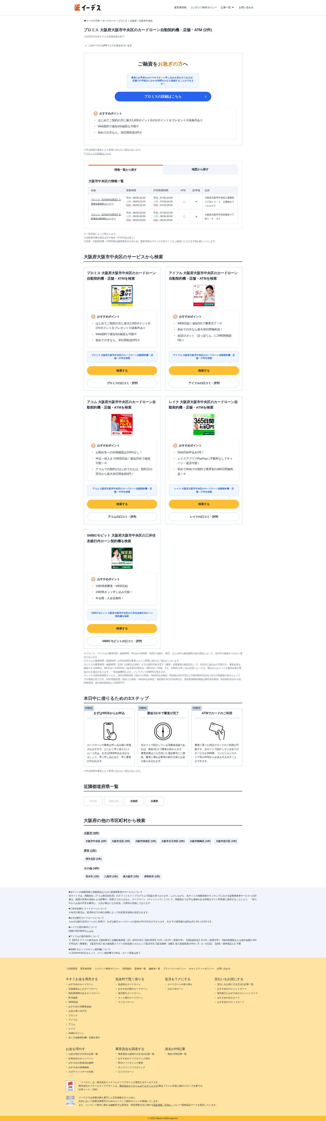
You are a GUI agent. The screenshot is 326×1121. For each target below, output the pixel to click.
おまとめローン (175, 989)
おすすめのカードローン (80, 984)
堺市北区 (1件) (93, 858)
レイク (71, 1028)
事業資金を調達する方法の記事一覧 (136, 1054)
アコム (71, 1024)
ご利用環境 (71, 968)
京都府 (134, 801)
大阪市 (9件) (91, 833)
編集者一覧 (154, 968)
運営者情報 (180, 7)
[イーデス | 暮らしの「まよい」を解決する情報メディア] (87, 9)
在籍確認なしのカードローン (83, 989)
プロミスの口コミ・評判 (122, 383)
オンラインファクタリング (131, 1067)
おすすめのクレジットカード (232, 989)
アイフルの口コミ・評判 (204, 383)
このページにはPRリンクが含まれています (110, 45)
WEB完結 (73, 1002)
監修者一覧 (140, 968)
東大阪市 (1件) (131, 876)
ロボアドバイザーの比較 (80, 1071)
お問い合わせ (246, 7)
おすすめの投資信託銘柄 (80, 1063)
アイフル (73, 1019)
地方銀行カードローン (129, 993)
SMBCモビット (76, 1033)
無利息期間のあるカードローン (84, 993)
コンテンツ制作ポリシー (203, 7)
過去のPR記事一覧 (177, 1054)
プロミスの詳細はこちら (163, 96)
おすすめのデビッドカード (230, 1002)
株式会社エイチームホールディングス (138, 1086)
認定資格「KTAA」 (163, 1105)
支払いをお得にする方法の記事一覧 (235, 984)
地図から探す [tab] (200, 169)
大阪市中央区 (146, 20)
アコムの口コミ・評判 (122, 516)
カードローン (109, 20)
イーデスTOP (93, 20)
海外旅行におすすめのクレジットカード (237, 993)
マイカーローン (126, 1002)
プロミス (122, 20)
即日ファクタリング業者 (130, 1063)
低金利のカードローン (129, 984)
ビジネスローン (126, 1071)
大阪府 (133, 20)
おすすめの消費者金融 (79, 1006)
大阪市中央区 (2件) (96, 841)
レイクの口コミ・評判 (204, 516)
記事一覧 (226, 7)
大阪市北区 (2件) (121, 841)
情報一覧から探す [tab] (125, 169)
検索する (122, 370)
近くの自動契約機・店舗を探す (84, 1037)
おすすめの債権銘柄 (78, 1067)
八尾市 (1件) (111, 876)
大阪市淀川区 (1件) (226, 841)
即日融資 (73, 997)
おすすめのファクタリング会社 (134, 1058)
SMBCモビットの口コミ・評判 (122, 641)
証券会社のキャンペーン (80, 1058)
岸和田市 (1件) (152, 876)
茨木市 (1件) (92, 876)
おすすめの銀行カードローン (133, 989)
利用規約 (126, 968)
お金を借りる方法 (77, 1011)
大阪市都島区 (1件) (200, 841)
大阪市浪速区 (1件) (145, 841)
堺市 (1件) (90, 850)
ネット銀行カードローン (130, 997)
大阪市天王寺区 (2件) (173, 841)
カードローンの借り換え (180, 984)
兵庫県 (154, 801)
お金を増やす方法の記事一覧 (83, 1054)
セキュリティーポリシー (201, 968)
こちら (90, 931)
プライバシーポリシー (174, 968)
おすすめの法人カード (228, 997)
